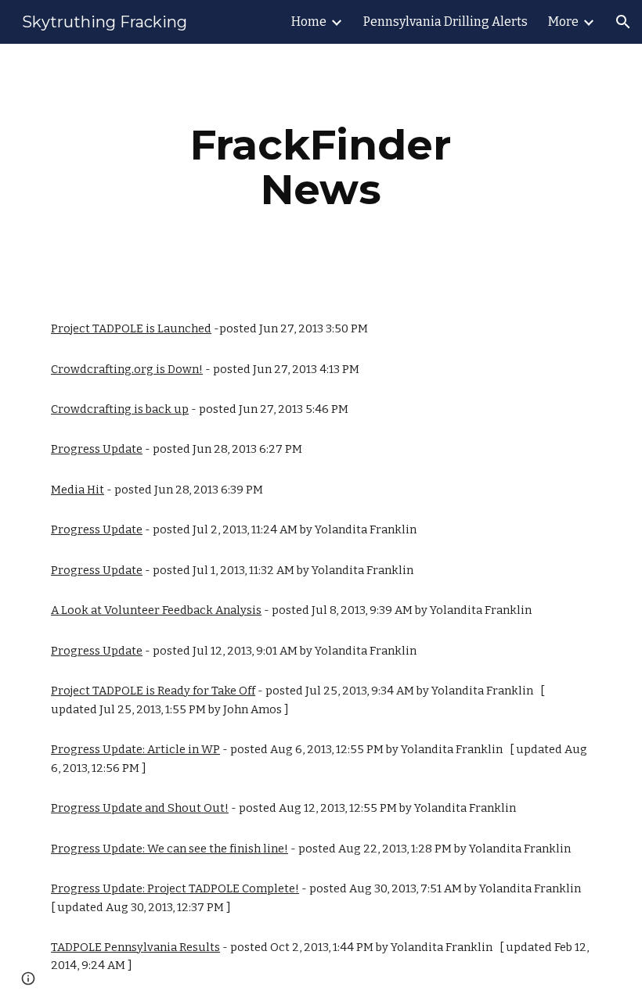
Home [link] (308, 21)
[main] (321, 167)
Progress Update (96, 449)
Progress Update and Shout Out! (140, 808)
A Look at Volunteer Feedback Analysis (156, 610)
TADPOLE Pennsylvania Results (135, 947)
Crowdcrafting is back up (120, 409)
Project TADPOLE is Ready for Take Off (153, 691)
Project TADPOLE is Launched (131, 328)
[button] (623, 22)
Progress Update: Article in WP (135, 749)
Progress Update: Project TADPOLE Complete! (175, 888)
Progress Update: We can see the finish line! (169, 849)
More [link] (563, 21)
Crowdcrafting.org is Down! (127, 369)
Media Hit (77, 490)
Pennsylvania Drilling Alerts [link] (445, 21)
